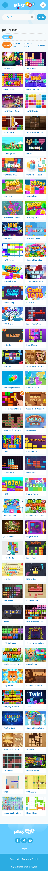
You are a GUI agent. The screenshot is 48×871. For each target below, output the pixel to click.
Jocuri (6, 37)
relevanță (7, 45)
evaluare (41, 45)
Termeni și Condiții (30, 859)
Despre (24, 848)
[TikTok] (24, 840)
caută (41, 17)
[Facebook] (18, 840)
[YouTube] (30, 840)
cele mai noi (16, 45)
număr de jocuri (28, 45)
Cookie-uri (14, 859)
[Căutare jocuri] (43, 5)
